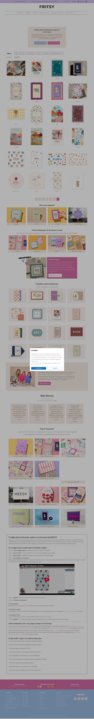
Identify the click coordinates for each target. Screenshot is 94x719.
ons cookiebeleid (35, 365)
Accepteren (38, 368)
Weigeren (55, 368)
